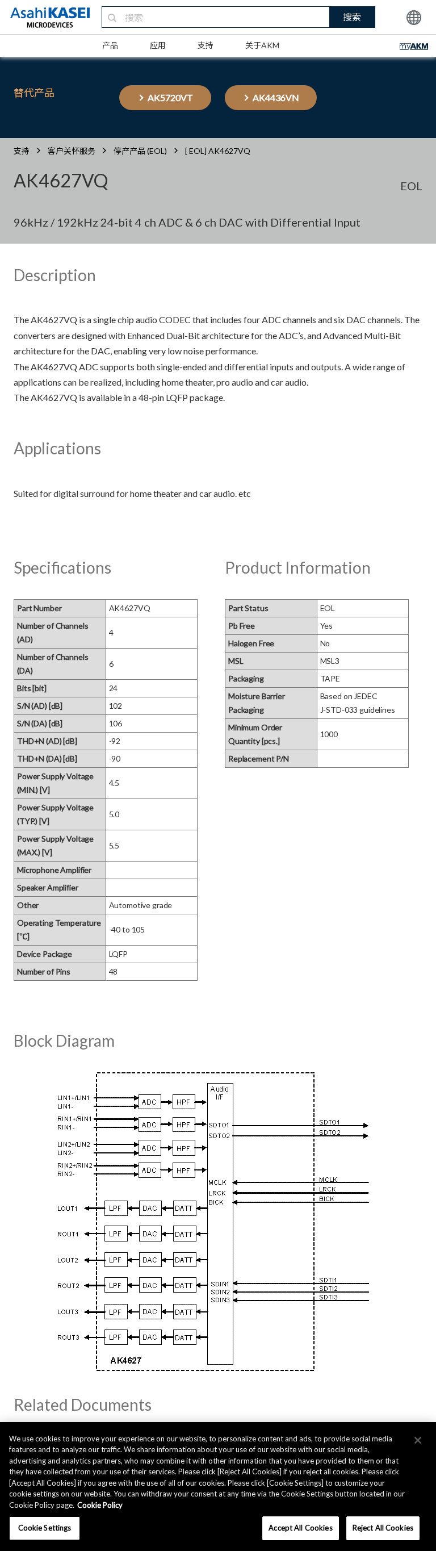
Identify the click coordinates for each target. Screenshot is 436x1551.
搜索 (352, 16)
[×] (417, 1440)
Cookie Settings (45, 1527)
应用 (158, 45)
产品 (110, 45)
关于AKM (262, 45)
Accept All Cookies (300, 1527)
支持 (205, 45)
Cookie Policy (100, 1505)
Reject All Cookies (383, 1527)
